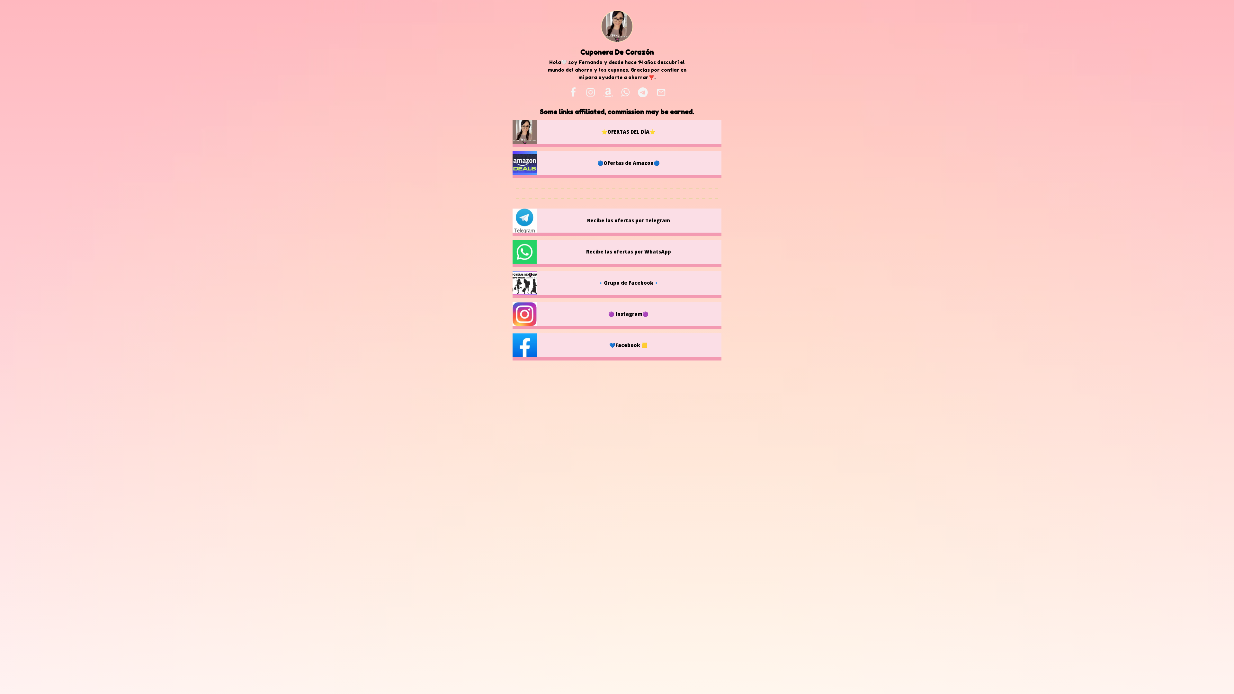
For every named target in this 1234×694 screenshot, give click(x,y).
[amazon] (608, 92)
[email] (661, 92)
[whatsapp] (625, 92)
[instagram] (590, 92)
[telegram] (643, 92)
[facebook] (573, 92)
